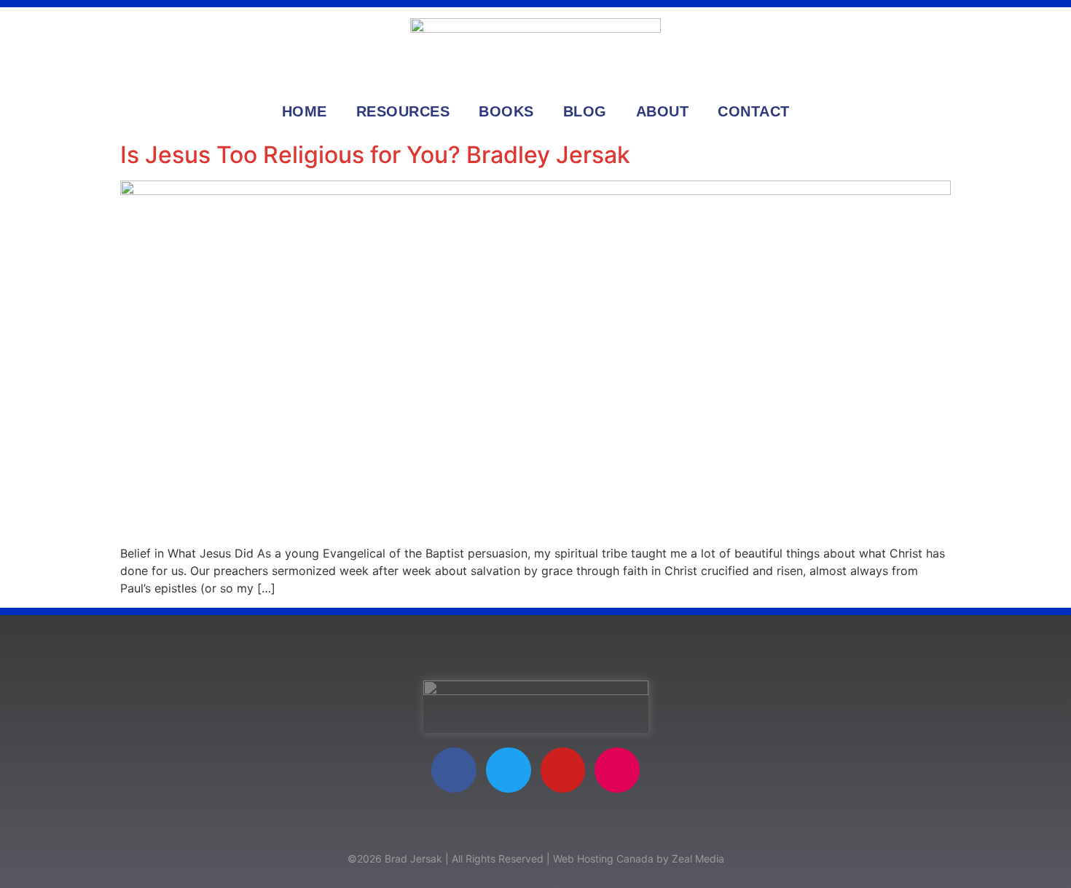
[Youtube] (563, 770)
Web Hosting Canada (603, 858)
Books (506, 111)
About (662, 111)
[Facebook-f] (453, 770)
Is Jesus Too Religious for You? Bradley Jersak (375, 154)
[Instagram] (617, 770)
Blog (585, 111)
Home (304, 111)
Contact (754, 111)
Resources (403, 111)
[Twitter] (508, 770)
